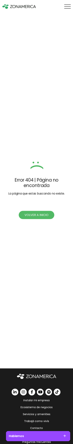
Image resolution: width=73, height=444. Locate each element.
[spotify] (48, 392)
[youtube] (40, 392)
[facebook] (31, 392)
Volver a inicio (36, 215)
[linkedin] (15, 392)
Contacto (36, 428)
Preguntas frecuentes (36, 442)
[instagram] (23, 392)
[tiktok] (57, 392)
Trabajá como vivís (36, 421)
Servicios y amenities (36, 414)
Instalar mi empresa (36, 400)
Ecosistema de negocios (37, 407)
